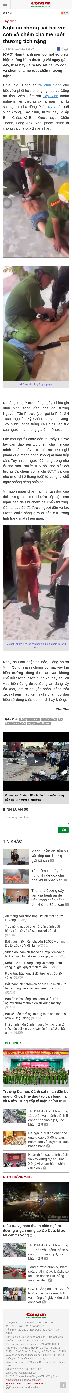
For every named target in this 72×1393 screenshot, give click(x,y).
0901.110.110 (40, 1383)
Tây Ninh (50, 96)
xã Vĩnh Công (49, 85)
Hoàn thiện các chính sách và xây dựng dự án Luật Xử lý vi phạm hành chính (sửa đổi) (48, 1161)
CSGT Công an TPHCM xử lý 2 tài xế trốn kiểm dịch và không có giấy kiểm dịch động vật (48, 1295)
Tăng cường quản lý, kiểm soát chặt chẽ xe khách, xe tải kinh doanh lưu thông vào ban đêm (48, 1273)
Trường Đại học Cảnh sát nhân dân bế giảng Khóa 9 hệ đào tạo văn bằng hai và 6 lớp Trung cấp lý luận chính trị (35, 1096)
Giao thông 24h (17, 1177)
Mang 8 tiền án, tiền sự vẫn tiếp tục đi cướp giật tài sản (49, 856)
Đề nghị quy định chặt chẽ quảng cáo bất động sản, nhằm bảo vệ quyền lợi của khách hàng (48, 1139)
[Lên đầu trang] (63, 1385)
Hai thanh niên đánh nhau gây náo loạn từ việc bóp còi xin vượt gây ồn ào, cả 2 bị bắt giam (35, 1028)
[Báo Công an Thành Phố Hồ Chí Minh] (41, 4)
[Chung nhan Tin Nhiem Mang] (23, 1387)
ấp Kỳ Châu (52, 107)
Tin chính (11, 1043)
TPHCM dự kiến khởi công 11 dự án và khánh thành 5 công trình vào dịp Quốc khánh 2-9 (48, 1117)
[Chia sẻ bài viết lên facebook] (58, 49)
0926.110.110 (23, 1383)
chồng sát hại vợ (29, 719)
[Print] (66, 49)
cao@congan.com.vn (24, 1372)
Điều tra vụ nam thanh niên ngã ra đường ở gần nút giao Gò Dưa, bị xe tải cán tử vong (34, 1230)
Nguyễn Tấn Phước (38, 723)
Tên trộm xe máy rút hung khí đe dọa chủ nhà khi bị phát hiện (47, 875)
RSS (65, 13)
